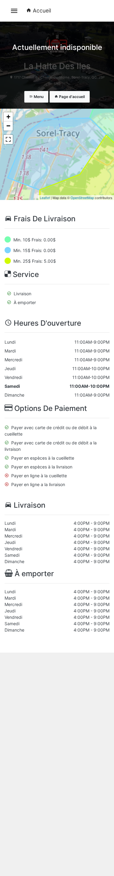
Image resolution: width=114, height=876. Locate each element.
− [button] (8, 126)
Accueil (42, 10)
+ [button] (8, 117)
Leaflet (45, 197)
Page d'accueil (71, 96)
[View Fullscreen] (8, 139)
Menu (38, 96)
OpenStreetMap (82, 197)
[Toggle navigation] (14, 11)
